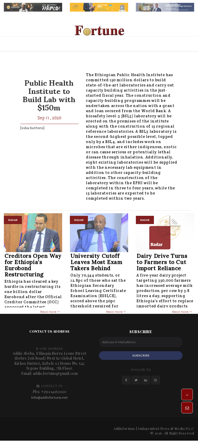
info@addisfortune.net (49, 397)
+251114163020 (54, 391)
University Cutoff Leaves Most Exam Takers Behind (96, 262)
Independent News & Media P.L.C (166, 428)
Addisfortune (124, 428)
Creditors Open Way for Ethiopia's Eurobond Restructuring (33, 265)
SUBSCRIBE (141, 355)
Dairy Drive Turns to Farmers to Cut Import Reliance (162, 262)
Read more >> (50, 312)
